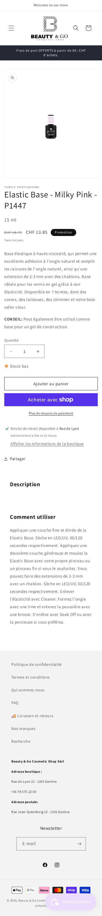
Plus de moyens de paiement (51, 413)
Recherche (20, 741)
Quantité (11, 340)
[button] (11, 28)
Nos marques (23, 728)
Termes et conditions (30, 677)
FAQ (14, 702)
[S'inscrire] (79, 843)
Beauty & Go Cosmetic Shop (39, 900)
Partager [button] (18, 458)
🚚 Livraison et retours (32, 715)
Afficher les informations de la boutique (47, 443)
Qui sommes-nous (27, 689)
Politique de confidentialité (36, 664)
